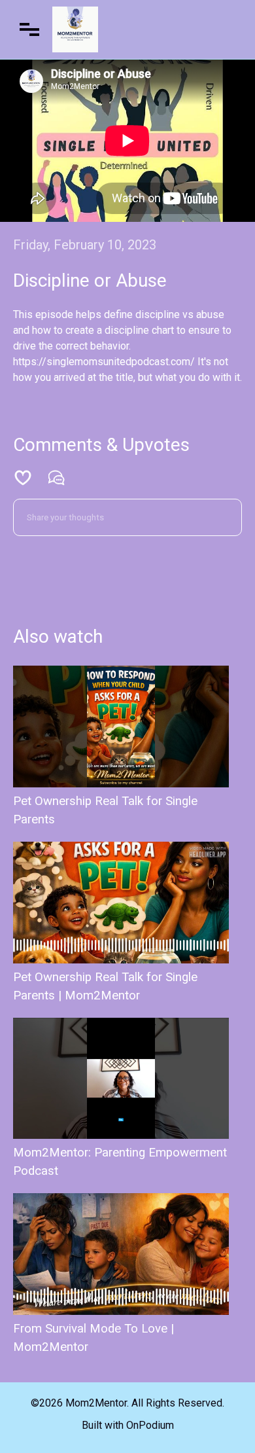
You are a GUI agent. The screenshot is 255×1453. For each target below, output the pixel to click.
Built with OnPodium (128, 1425)
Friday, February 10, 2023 (84, 245)
